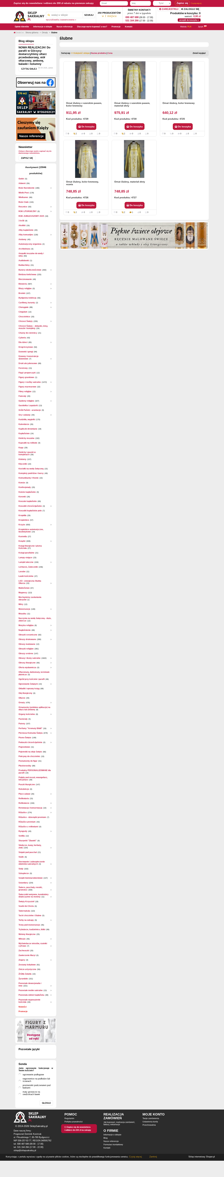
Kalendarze (24, 424)
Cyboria (22, 338)
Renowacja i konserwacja (30, 808)
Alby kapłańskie (26, 230)
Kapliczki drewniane (28, 429)
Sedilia (22, 836)
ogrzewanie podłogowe (33, 1074)
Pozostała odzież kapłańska (31, 995)
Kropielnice (24, 520)
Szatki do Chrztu (26, 906)
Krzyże (22, 524)
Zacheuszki (24, 950)
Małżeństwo (24, 588)
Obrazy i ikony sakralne (30, 658)
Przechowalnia (149, 1125)
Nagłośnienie (25, 630)
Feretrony (23, 368)
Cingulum (23, 312)
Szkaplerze (24, 873)
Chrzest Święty (26, 321)
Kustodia (23, 536)
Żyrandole (23, 979)
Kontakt (106, 1148)
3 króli (21, 221)
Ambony (22, 239)
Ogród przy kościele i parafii (32, 679)
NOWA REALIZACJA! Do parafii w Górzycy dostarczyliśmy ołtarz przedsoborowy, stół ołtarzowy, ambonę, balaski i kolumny (34, 55)
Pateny (22, 723)
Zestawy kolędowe (27, 965)
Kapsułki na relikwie (28, 443)
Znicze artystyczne (27, 969)
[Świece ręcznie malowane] (134, 235)
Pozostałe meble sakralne (31, 990)
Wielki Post (24, 193)
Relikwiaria (24, 798)
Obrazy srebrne (26, 653)
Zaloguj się (191, 9)
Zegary (22, 960)
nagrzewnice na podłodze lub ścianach (36, 1079)
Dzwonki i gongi (26, 352)
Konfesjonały (25, 487)
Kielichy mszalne (26, 438)
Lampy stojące (25, 557)
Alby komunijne (26, 235)
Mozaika (22, 614)
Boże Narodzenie (26, 188)
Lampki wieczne (26, 562)
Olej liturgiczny (25, 693)
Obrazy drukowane (27, 639)
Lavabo (22, 571)
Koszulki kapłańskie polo (30, 511)
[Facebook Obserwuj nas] (35, 82)
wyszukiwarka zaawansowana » (61, 20)
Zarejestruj (169, 9)
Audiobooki (24, 260)
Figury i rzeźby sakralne (30, 382)
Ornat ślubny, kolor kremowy (179, 103)
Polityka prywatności (73, 1122)
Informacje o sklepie (112, 1135)
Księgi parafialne (26, 553)
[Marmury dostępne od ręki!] (35, 1030)
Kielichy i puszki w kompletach (27, 453)
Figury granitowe (26, 377)
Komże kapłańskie (27, 492)
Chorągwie (24, 307)
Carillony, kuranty (27, 302)
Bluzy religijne (25, 288)
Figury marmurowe (27, 387)
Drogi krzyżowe (26, 347)
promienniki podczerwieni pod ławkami (37, 1086)
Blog (105, 1138)
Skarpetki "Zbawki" (28, 840)
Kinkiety (22, 459)
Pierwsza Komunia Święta (31, 733)
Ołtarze (22, 698)
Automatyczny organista (30, 244)
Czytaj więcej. (135, 1156)
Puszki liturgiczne (27, 784)
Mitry (21, 604)
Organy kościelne (27, 714)
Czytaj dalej (29, 69)
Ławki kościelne (26, 576)
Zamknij (153, 1156)
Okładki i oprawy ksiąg (29, 688)
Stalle (21, 857)
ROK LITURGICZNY (28, 211)
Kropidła (22, 515)
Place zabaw (24, 794)
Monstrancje (24, 609)
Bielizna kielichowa (27, 274)
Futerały (22, 396)
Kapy (21, 447)
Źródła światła (25, 974)
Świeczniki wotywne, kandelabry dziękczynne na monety (34, 895)
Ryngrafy (23, 831)
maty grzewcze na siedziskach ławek (31, 1093)
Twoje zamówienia (151, 1118)
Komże (22, 483)
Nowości (23, 1007)
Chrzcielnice (24, 316)
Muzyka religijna (26, 625)
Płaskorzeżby (25, 766)
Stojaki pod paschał (28, 852)
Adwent (22, 183)
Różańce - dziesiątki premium (32, 817)
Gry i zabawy (25, 415)
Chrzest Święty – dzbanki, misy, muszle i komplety (33, 327)
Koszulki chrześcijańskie (30, 506)
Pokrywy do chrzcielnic (29, 756)
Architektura (24, 249)
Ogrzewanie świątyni (28, 684)
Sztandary (23, 883)
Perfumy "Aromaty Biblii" (30, 728)
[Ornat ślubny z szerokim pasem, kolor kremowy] (86, 80)
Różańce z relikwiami (28, 826)
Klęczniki (23, 464)
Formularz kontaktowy (113, 1144)
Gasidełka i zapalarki (28, 405)
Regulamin (69, 1118)
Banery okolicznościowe (30, 270)
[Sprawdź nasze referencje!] (35, 129)
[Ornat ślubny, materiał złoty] (134, 159)
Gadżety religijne (26, 401)
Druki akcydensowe (28, 363)
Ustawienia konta (150, 1122)
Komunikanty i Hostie (29, 478)
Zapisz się (27, 158)
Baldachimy (24, 265)
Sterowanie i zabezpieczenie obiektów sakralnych (32, 863)
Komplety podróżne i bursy (31, 473)
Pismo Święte (25, 737)
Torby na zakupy (26, 920)
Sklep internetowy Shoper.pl (201, 1156)
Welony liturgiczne (27, 934)
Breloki (22, 293)
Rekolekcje (24, 789)
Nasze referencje (111, 1141)
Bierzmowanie (25, 279)
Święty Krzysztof (26, 901)
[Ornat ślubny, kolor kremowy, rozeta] (86, 159)
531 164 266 (132, 20)
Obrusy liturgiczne (27, 663)
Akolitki (22, 225)
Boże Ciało (24, 202)
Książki (22, 541)
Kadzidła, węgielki (27, 419)
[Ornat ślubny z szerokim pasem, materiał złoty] (134, 80)
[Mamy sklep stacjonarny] (35, 102)
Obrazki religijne (26, 649)
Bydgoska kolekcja (27, 298)
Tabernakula (24, 911)
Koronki (22, 497)
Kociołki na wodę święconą (31, 469)
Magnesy (23, 592)
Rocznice (23, 207)
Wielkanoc (23, 197)
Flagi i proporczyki (27, 373)
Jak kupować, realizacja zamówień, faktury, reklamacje (119, 1123)
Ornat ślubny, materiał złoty (129, 181)
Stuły (21, 869)
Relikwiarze (24, 803)
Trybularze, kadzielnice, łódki (32, 929)
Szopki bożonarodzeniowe (31, 878)
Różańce (23, 812)
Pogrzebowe (24, 747)
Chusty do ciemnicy (28, 333)
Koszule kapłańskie (28, 501)
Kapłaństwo (24, 433)
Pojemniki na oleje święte (30, 752)
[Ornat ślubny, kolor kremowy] (182, 80)
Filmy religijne (25, 391)
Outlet (21, 179)
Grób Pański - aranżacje (30, 410)
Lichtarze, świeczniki (28, 567)
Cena (110, 53)
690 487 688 (132, 17)
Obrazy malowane (27, 644)
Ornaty (22, 702)
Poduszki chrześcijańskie (30, 742)
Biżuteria (23, 284)
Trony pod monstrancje (29, 925)
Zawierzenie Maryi (27, 955)
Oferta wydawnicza (27, 667)
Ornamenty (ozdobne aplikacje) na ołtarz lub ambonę (34, 708)
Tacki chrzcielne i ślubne (30, 915)
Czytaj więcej (196, 3)
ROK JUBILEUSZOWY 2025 (31, 216)
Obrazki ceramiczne (28, 635)
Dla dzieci (23, 342)
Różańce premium (27, 822)
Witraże (22, 939)
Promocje (23, 1011)
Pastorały (23, 719)
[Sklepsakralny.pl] (29, 15)
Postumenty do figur (28, 761)
